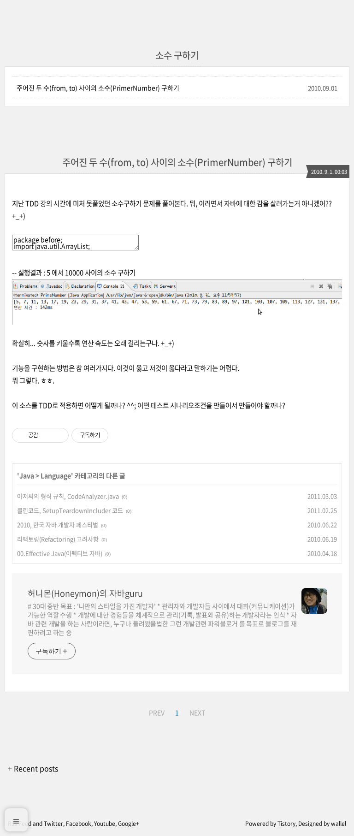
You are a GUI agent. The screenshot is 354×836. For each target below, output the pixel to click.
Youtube (104, 823)
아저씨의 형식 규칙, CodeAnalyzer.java (68, 496)
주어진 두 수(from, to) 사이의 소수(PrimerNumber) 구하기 (98, 87)
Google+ (128, 823)
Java (26, 475)
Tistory (286, 823)
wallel (338, 823)
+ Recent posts (33, 768)
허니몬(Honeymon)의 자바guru (85, 593)
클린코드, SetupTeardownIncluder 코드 (70, 510)
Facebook (78, 823)
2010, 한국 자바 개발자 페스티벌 (57, 524)
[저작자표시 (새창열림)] (112, 435)
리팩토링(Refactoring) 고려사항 (58, 538)
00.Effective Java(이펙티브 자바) (59, 553)
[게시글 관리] (58, 435)
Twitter (53, 823)
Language (56, 475)
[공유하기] (47, 435)
